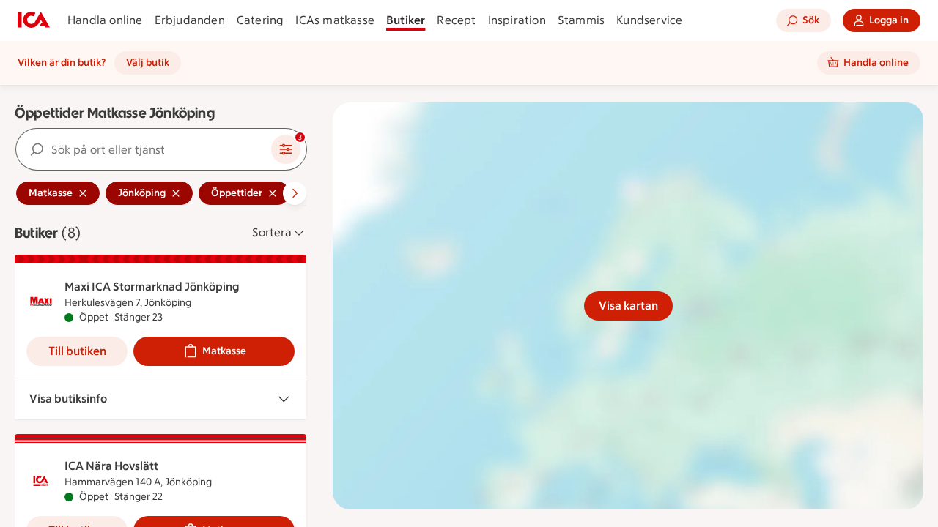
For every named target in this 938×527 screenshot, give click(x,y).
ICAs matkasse (334, 20)
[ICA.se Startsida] (34, 20)
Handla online (105, 20)
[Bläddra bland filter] (294, 193)
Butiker (405, 20)
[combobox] (143, 149)
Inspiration (517, 20)
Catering (260, 20)
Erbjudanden (190, 20)
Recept (456, 20)
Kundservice (649, 20)
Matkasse (224, 351)
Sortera (272, 232)
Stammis (581, 20)
